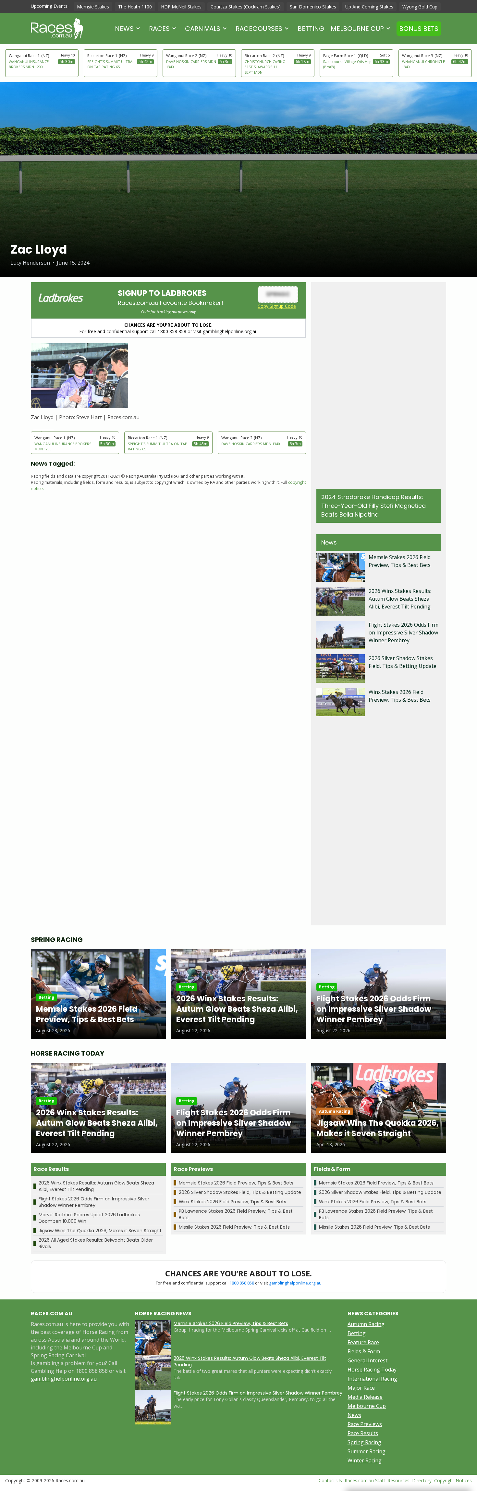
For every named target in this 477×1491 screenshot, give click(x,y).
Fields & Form (364, 1351)
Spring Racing (364, 1442)
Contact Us (330, 1480)
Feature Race (363, 1342)
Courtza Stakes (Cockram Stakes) (246, 7)
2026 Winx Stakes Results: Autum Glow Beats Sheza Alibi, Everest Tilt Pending (400, 598)
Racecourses (259, 28)
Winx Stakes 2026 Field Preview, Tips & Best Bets (232, 1201)
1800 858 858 (241, 1283)
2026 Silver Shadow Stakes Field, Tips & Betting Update (240, 1192)
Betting (311, 28)
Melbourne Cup (357, 28)
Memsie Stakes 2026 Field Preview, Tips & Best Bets (236, 1183)
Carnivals (202, 28)
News (124, 28)
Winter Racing (365, 1460)
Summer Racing (366, 1451)
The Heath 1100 (135, 7)
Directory (422, 1480)
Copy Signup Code (277, 306)
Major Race (361, 1387)
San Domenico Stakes (313, 7)
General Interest (367, 1360)
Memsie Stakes (93, 7)
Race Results (363, 1433)
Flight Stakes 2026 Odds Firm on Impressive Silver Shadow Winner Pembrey (403, 632)
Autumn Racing (366, 1324)
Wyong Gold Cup (419, 7)
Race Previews (365, 1424)
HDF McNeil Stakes (181, 7)
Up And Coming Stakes (369, 7)
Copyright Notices (453, 1480)
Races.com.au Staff (365, 1480)
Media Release (365, 1396)
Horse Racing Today (372, 1369)
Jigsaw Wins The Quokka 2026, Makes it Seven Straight (100, 1230)
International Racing (372, 1378)
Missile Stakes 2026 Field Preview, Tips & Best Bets (234, 1227)
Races (159, 28)
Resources (398, 1480)
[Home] (57, 28)
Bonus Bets (418, 28)
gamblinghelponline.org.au (295, 1283)
